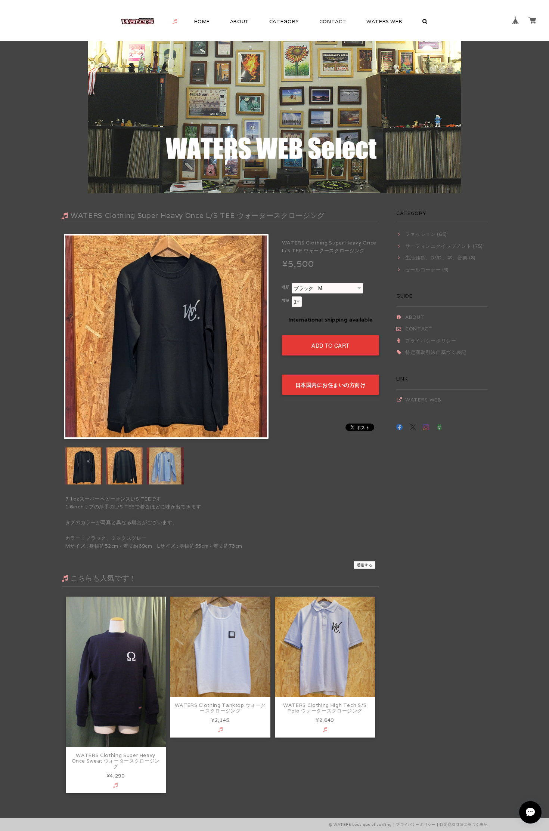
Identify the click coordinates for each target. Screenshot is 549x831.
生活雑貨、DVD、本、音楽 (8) (440, 258)
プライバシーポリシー (430, 341)
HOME (202, 21)
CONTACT (333, 21)
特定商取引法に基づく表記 (435, 352)
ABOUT (239, 21)
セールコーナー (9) (427, 270)
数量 (286, 300)
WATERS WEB (384, 21)
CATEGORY (284, 21)
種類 (286, 286)
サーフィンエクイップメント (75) (444, 246)
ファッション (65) (426, 234)
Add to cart (330, 345)
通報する (365, 565)
